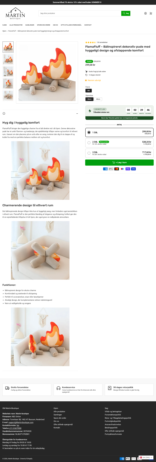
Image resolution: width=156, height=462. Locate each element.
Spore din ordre (43, 25)
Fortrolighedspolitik (113, 421)
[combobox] (84, 13)
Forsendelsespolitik (113, 415)
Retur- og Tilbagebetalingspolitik (118, 418)
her (18, 425)
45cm (98, 99)
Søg (106, 408)
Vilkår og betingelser (113, 411)
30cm (89, 99)
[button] (119, 132)
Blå (89, 90)
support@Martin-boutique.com (21, 422)
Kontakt (88, 25)
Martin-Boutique (13, 459)
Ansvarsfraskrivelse (113, 424)
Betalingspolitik (111, 428)
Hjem (4, 25)
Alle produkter (16, 25)
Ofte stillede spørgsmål (71, 25)
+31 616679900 (15, 428)
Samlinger (29, 25)
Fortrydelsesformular (113, 434)
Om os (55, 25)
